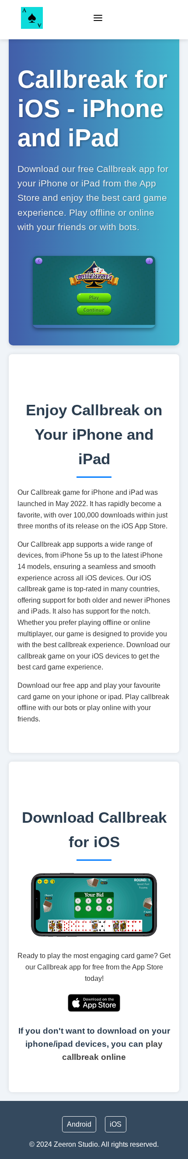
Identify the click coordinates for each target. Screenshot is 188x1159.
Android (79, 1124)
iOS (116, 1124)
